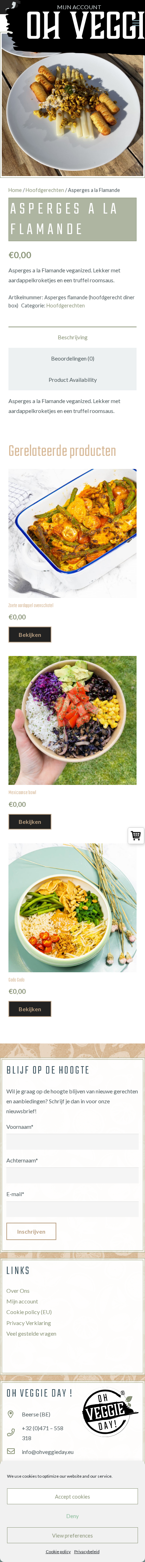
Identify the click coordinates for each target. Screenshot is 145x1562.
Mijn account (22, 1301)
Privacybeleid (87, 1551)
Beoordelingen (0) (72, 358)
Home (15, 190)
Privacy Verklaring (28, 1322)
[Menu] (136, 23)
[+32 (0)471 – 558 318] (14, 1433)
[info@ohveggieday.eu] (14, 1452)
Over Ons (18, 1290)
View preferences (72, 1535)
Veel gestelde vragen (31, 1333)
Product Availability (73, 379)
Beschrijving (73, 337)
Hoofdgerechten (45, 190)
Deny (72, 1516)
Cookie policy (58, 1551)
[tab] (72, 337)
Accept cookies (72, 1496)
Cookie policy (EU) (29, 1311)
